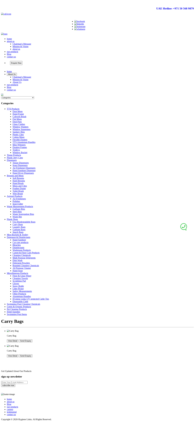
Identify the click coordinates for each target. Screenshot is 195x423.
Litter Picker (18, 288)
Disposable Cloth (20, 301)
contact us (11, 57)
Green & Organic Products (19, 306)
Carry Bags (18, 224)
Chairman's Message (22, 44)
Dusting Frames (20, 147)
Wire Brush (18, 193)
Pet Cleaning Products (17, 309)
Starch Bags (18, 232)
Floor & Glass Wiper (22, 276)
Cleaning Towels (20, 278)
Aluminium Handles (22, 296)
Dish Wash (17, 260)
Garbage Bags (19, 229)
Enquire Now (16, 63)
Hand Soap (18, 270)
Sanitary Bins (19, 132)
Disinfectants (18, 247)
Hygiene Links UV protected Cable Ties (31, 299)
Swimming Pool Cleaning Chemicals (23, 304)
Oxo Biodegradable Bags (24, 222)
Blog (9, 54)
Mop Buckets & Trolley (17, 234)
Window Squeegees (21, 129)
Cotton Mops (18, 137)
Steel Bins (17, 211)
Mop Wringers (19, 145)
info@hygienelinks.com (180, 19)
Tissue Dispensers (21, 163)
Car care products (20, 242)
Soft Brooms (18, 178)
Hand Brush (18, 183)
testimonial (12, 412)
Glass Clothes (19, 124)
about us (10, 41)
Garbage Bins (19, 209)
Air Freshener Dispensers (24, 168)
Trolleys (16, 150)
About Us (12, 74)
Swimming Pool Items (17, 314)
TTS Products (13, 109)
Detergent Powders (21, 263)
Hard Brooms (19, 181)
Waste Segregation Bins (23, 214)
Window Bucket (20, 152)
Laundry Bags (19, 227)
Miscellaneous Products (17, 273)
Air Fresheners (19, 199)
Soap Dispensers (20, 165)
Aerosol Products (14, 196)
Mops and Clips (20, 186)
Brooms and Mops (15, 175)
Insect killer (18, 204)
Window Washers (20, 127)
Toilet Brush (18, 191)
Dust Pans (17, 121)
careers (10, 409)
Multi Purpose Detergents (24, 258)
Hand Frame (18, 114)
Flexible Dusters (20, 139)
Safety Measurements (22, 291)
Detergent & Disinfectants (18, 237)
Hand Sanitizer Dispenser (24, 170)
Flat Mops (17, 119)
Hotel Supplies (13, 312)
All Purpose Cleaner (22, 268)
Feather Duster (19, 188)
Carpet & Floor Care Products (26, 252)
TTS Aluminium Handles (24, 142)
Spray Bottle (18, 286)
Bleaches (17, 245)
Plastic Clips (18, 134)
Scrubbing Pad (19, 281)
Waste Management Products (20, 206)
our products (12, 51)
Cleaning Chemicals (22, 255)
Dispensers (12, 160)
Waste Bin (17, 216)
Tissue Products (14, 155)
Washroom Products (22, 250)
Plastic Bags (12, 219)
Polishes (16, 201)
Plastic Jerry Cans (15, 157)
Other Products (19, 294)
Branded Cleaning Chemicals (26, 265)
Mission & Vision (20, 46)
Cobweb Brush (19, 116)
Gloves (16, 283)
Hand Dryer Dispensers (23, 173)
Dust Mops (18, 111)
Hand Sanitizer (19, 240)
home (9, 39)
